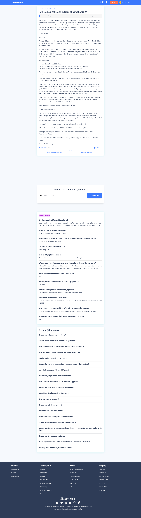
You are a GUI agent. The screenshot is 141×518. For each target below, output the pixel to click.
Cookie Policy (103, 487)
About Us (102, 469)
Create (113, 2)
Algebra (42, 469)
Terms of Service (104, 476)
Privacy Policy (103, 480)
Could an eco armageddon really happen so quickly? (57, 422)
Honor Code (73, 473)
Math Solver (73, 483)
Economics (43, 494)
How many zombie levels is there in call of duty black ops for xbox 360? (64, 442)
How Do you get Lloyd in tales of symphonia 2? (63, 12)
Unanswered (15, 476)
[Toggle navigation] (100, 2)
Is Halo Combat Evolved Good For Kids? (53, 358)
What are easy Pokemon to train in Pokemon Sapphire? (58, 382)
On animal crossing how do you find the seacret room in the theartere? (64, 364)
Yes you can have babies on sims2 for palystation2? (57, 341)
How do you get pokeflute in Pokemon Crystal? (55, 376)
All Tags (13, 473)
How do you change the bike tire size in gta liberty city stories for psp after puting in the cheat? (70, 429)
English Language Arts (47, 483)
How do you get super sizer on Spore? (52, 335)
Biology (42, 476)
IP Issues (102, 490)
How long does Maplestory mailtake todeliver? (55, 448)
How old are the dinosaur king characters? (54, 393)
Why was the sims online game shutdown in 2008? (56, 417)
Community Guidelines (76, 469)
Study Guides (74, 480)
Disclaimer (102, 483)
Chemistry (43, 473)
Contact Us (102, 473)
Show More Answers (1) (54, 152)
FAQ (71, 487)
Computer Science (46, 490)
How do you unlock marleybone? (50, 405)
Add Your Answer (86, 152)
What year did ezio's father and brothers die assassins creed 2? (61, 347)
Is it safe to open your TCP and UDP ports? (54, 370)
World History (44, 480)
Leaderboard (15, 469)
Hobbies (47, 8)
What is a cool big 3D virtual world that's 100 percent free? (59, 352)
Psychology (43, 487)
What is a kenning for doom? (49, 399)
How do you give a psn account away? (52, 436)
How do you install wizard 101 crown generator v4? (57, 387)
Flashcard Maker (75, 476)
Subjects (41, 8)
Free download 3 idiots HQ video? (51, 411)
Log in (127, 2)
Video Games (54, 8)
